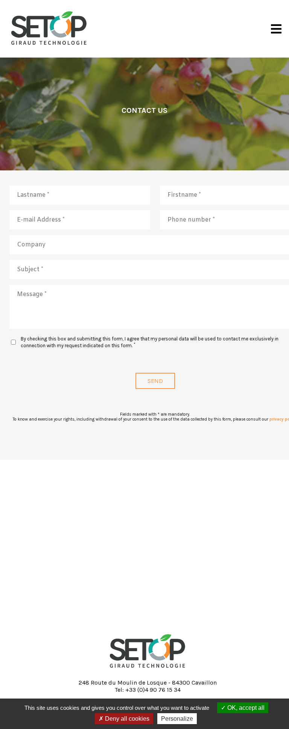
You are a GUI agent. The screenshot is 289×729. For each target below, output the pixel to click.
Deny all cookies (126, 718)
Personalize (177, 718)
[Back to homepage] (147, 669)
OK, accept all (245, 708)
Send (155, 380)
